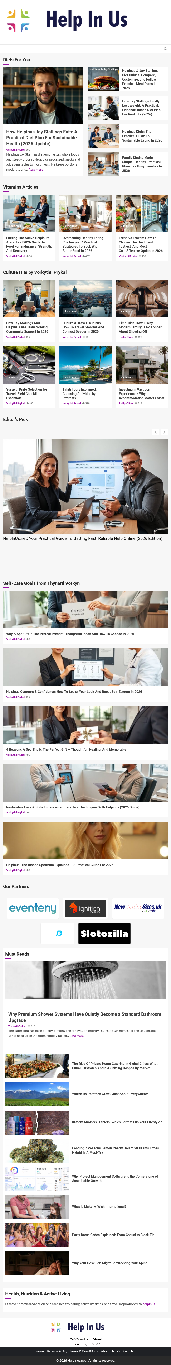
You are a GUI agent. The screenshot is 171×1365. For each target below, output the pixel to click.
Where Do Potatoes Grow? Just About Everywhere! (37, 1094)
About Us (107, 1351)
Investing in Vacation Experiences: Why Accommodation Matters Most (142, 365)
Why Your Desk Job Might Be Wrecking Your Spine (37, 1263)
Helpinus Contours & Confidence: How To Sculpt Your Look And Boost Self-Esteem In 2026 (85, 667)
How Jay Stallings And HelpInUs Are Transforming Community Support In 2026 (29, 298)
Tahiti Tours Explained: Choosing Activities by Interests (85, 365)
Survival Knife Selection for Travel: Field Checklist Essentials (29, 365)
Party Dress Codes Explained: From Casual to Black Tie (37, 1235)
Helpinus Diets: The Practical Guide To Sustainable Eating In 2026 (103, 136)
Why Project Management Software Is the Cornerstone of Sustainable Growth (37, 1179)
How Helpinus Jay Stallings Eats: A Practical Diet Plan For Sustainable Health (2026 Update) (43, 95)
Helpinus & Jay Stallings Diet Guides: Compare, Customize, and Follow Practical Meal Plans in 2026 (103, 79)
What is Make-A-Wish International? (37, 1207)
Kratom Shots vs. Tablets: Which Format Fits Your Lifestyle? (37, 1123)
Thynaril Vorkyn (17, 1026)
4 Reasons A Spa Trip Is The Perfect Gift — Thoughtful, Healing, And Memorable (85, 725)
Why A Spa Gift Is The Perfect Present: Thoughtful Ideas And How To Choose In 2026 (85, 609)
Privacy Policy (57, 1351)
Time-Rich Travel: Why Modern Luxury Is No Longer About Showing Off (142, 298)
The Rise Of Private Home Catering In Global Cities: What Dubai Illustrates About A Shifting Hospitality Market (37, 1066)
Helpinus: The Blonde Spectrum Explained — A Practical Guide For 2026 (85, 840)
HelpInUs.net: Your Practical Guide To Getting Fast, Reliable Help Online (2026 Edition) (82, 538)
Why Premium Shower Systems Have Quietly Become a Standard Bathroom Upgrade (85, 980)
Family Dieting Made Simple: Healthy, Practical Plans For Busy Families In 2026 (103, 164)
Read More (36, 169)
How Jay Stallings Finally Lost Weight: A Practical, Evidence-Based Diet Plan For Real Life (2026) (103, 108)
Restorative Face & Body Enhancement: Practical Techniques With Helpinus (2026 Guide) (85, 783)
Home (40, 1351)
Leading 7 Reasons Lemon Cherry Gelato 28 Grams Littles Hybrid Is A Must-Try (37, 1151)
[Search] (165, 49)
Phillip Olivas (126, 336)
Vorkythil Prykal (15, 149)
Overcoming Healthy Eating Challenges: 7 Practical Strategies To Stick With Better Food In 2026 (85, 213)
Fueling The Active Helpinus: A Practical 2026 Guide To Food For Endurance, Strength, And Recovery (29, 213)
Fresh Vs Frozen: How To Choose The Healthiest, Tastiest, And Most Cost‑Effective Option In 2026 (142, 213)
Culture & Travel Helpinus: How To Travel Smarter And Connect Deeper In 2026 (85, 298)
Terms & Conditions (84, 1351)
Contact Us (125, 1351)
